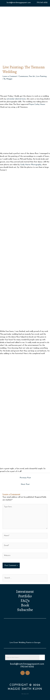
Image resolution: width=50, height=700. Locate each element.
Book (25, 605)
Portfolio (25, 596)
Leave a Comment (10, 76)
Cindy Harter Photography (30, 164)
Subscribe (25, 609)
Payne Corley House (37, 104)
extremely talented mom (16, 99)
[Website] (25, 556)
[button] (25, 55)
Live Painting (41, 76)
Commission (23, 76)
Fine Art (32, 76)
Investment (25, 591)
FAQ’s (25, 600)
